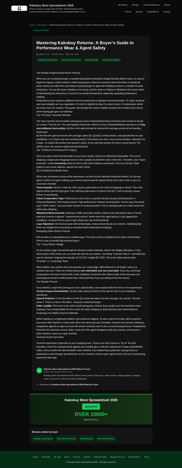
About (67, 457)
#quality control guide (47, 60)
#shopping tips (91, 60)
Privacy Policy (134, 457)
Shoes (167, 5)
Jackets (166, 12)
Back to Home (42, 30)
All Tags (135, 5)
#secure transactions (71, 60)
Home (32, 25)
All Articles (122, 5)
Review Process (117, 457)
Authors (86, 457)
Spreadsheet (91, 406)
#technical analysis (111, 60)
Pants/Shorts (153, 12)
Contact (76, 457)
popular (139, 12)
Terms (146, 457)
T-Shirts (127, 12)
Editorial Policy (100, 457)
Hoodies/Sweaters (151, 5)
